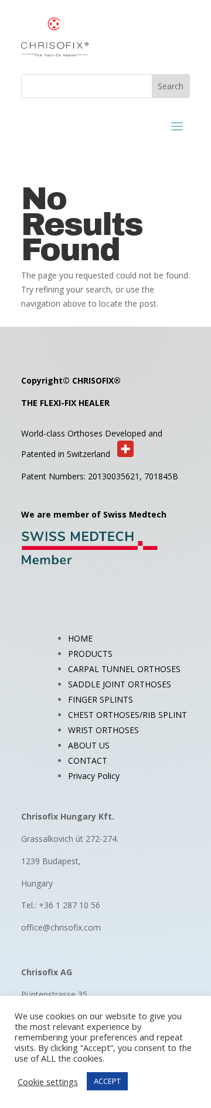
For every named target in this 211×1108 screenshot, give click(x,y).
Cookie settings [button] (48, 1081)
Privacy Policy (94, 775)
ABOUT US (89, 745)
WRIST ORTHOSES (103, 730)
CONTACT (87, 760)
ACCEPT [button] (107, 1081)
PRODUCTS (90, 653)
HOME (80, 638)
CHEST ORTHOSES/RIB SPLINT (127, 714)
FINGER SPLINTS (100, 699)
